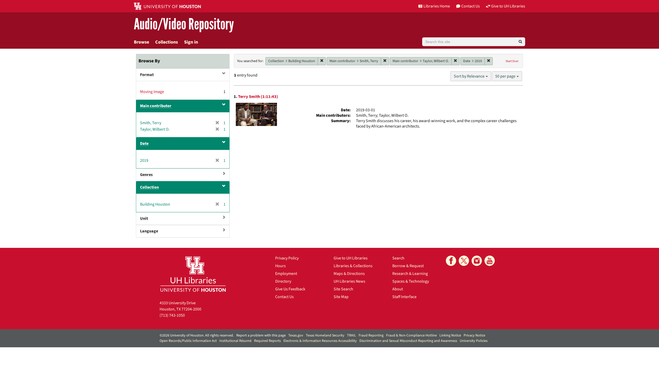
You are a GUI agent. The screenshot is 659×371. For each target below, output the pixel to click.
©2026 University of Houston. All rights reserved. (197, 335)
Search (398, 258)
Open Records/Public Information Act (188, 340)
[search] (520, 41)
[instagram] (477, 261)
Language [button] (149, 231)
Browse (141, 42)
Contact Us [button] (470, 6)
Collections (166, 42)
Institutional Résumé (235, 340)
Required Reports (267, 340)
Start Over (512, 61)
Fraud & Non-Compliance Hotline (411, 335)
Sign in (191, 42)
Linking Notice (450, 335)
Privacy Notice (474, 335)
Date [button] (144, 143)
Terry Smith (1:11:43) (258, 96)
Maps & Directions (349, 273)
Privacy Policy (287, 258)
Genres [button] (146, 175)
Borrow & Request (408, 266)
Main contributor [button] (155, 106)
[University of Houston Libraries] (193, 274)
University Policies (474, 340)
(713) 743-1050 (172, 315)
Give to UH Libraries (351, 258)
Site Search (343, 289)
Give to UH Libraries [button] (508, 6)
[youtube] (489, 261)
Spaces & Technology (410, 281)
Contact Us (284, 297)
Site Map (341, 297)
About (397, 289)
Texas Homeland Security (325, 335)
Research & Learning (410, 273)
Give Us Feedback (290, 289)
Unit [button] (144, 218)
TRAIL (351, 335)
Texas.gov (295, 335)
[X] (464, 261)
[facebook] (451, 261)
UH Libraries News (349, 281)
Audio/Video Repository (184, 24)
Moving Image (152, 92)
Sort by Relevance (469, 76)
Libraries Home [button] (436, 6)
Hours (280, 266)
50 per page (505, 76)
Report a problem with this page (261, 335)
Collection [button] (149, 187)
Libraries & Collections (353, 266)
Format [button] (147, 75)
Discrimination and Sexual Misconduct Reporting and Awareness (408, 340)
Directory (283, 281)
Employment (286, 273)
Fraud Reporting (371, 335)
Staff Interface (404, 297)
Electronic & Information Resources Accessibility (320, 340)
